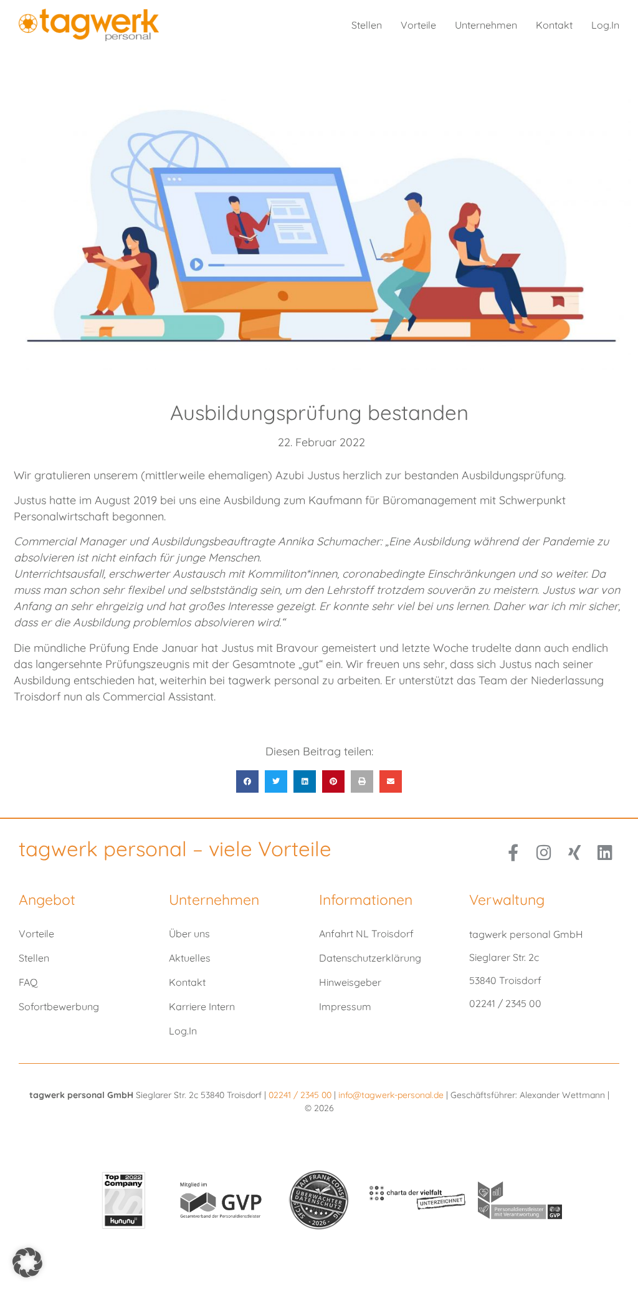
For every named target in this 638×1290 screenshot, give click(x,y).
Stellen (366, 25)
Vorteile (418, 25)
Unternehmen (486, 25)
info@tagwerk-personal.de (391, 1095)
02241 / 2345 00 (301, 1095)
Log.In (605, 25)
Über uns (189, 933)
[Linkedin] (604, 852)
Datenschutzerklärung (370, 958)
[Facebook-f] (513, 852)
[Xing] (574, 852)
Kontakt (554, 25)
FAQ (28, 982)
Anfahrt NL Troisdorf (366, 933)
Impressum (345, 1006)
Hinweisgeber (350, 982)
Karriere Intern (202, 1006)
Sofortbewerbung (59, 1006)
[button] (247, 781)
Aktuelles (190, 958)
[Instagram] (543, 852)
